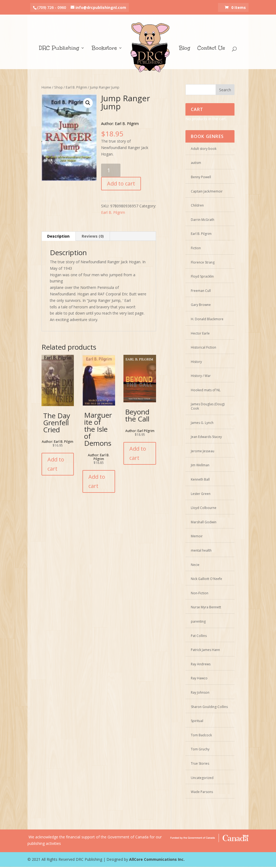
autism (196, 162)
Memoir (197, 536)
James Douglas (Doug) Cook (208, 406)
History (196, 361)
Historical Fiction (203, 347)
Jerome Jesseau (202, 451)
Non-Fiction (199, 593)
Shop (58, 87)
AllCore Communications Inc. (157, 859)
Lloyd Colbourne (203, 507)
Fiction (196, 248)
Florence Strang (203, 262)
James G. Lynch (202, 422)
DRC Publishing (59, 48)
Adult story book (203, 148)
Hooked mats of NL (205, 390)
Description (58, 236)
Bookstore (104, 48)
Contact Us (211, 48)
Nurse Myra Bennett (206, 607)
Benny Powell (201, 177)
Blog (184, 48)
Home (46, 87)
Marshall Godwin (203, 522)
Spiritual (197, 720)
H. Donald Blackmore (207, 319)
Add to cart (121, 183)
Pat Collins (199, 635)
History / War (201, 375)
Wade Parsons (202, 792)
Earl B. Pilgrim (76, 87)
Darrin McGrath (202, 219)
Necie (195, 564)
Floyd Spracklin (202, 276)
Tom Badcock (201, 735)
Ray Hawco (199, 678)
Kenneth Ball (200, 479)
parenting (198, 621)
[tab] (58, 236)
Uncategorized (202, 777)
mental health (201, 550)
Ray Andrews (201, 664)
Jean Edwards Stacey (206, 436)
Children (197, 205)
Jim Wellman (200, 465)
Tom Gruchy (200, 749)
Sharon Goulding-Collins (209, 706)
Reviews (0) (93, 236)
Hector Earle (200, 333)
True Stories (200, 763)
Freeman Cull (201, 290)
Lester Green (201, 493)
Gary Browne (201, 304)
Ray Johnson (200, 692)
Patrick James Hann (205, 649)
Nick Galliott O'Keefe (206, 578)
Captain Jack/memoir (207, 191)
